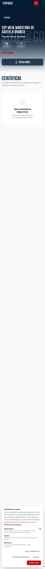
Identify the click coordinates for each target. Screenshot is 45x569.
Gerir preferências (32, 551)
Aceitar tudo (34, 563)
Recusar (36, 557)
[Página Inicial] (8, 3)
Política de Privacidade (12, 524)
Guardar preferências (21, 557)
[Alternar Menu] (41, 3)
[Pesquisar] (36, 3)
